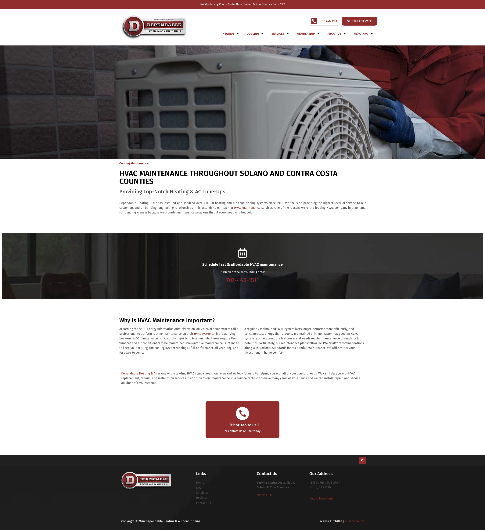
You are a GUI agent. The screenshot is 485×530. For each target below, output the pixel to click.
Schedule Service (359, 21)
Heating (228, 33)
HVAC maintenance (247, 207)
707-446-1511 (242, 280)
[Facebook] (362, 460)
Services (277, 33)
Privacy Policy (354, 521)
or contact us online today (242, 431)
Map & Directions (321, 498)
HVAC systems (203, 333)
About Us (334, 33)
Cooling (253, 33)
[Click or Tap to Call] (242, 413)
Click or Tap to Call (242, 425)
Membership (306, 33)
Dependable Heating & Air (139, 373)
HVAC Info (361, 33)
